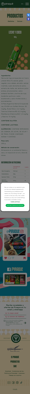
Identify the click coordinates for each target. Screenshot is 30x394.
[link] (28, 19)
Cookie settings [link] (15, 201)
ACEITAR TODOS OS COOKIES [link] (15, 205)
